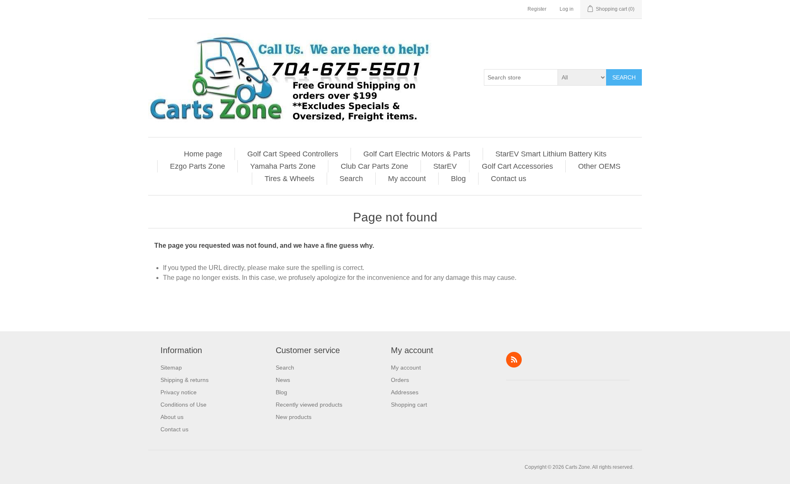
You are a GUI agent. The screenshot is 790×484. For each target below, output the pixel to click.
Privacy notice (178, 392)
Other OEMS (599, 166)
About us (172, 417)
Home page (203, 154)
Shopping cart (409, 404)
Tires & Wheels (289, 179)
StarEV (445, 166)
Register (536, 9)
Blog (458, 179)
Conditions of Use (183, 404)
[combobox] (521, 77)
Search (624, 77)
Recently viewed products (309, 404)
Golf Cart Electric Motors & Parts (416, 154)
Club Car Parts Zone (374, 166)
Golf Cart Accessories (517, 166)
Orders (400, 380)
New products (293, 417)
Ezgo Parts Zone (197, 166)
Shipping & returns (184, 380)
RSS (514, 360)
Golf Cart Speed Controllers (292, 154)
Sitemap (171, 367)
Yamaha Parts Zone (283, 166)
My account (407, 179)
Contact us (508, 179)
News (283, 380)
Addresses (404, 392)
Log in (567, 9)
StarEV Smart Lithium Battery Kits (550, 154)
